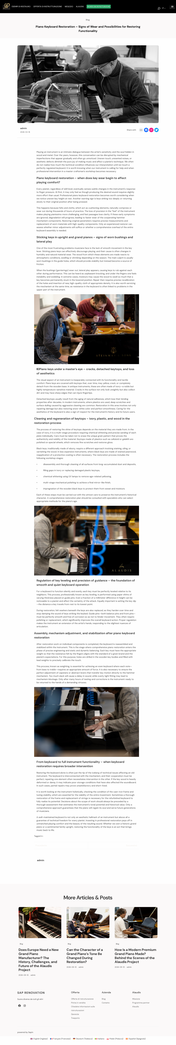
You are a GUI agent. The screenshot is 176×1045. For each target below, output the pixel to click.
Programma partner (141, 1002)
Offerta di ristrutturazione (82, 999)
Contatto (106, 1002)
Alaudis (135, 1006)
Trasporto (75, 1018)
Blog (88, 20)
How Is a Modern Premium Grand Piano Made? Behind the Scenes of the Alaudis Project (135, 956)
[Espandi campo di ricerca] (159, 8)
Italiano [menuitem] (101, 1038)
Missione (136, 999)
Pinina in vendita (78, 1002)
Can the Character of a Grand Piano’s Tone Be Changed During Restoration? (85, 956)
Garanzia (75, 1014)
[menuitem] (39, 1038)
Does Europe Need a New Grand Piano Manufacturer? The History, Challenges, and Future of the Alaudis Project (39, 960)
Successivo (131, 845)
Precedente (41, 845)
